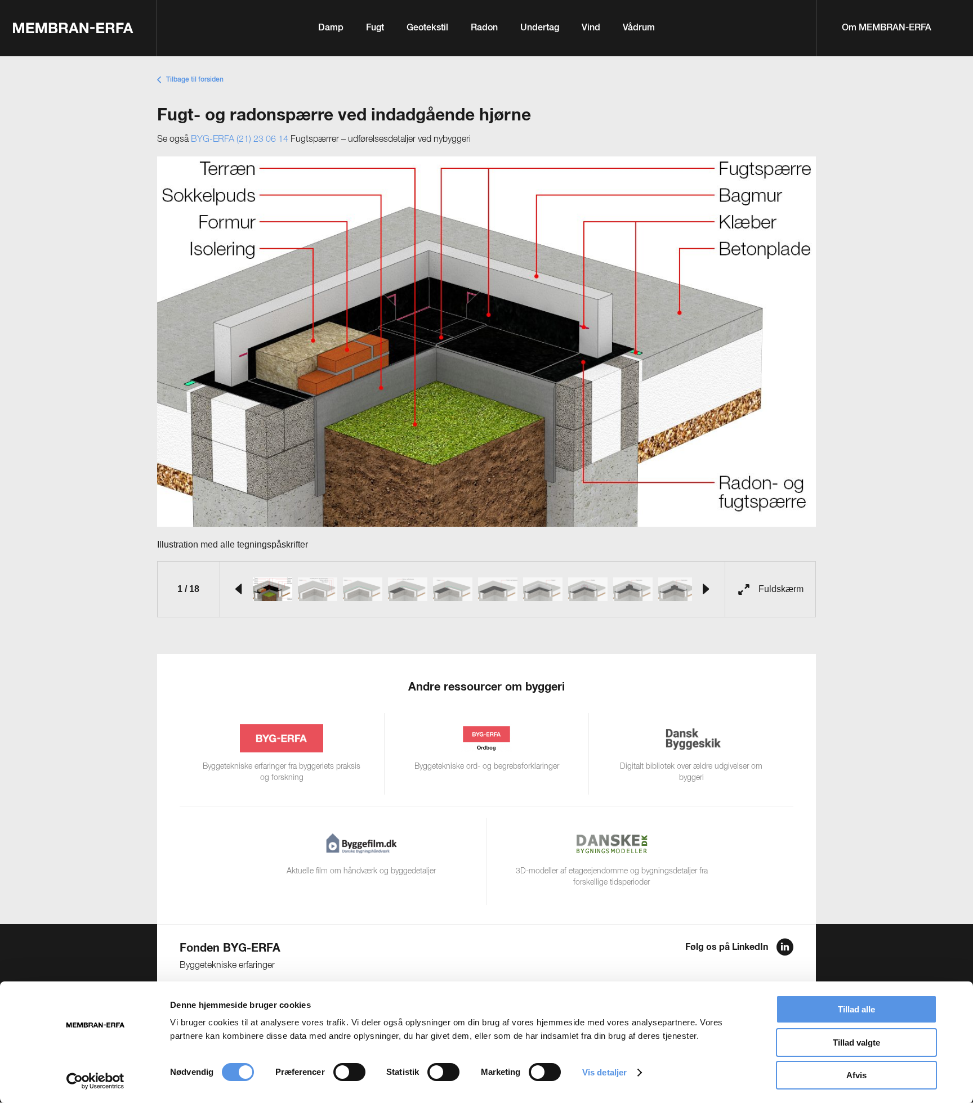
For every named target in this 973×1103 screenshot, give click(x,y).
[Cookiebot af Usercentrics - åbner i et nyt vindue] (95, 1081)
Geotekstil (427, 28)
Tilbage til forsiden (195, 80)
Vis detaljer (604, 1072)
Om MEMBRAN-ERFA (886, 28)
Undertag (539, 28)
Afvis (856, 1075)
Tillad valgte (856, 1042)
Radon (484, 28)
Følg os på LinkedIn (726, 947)
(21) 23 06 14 (262, 139)
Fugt (375, 28)
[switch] (349, 1072)
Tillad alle (856, 1009)
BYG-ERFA (213, 139)
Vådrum (639, 28)
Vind (591, 28)
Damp (330, 28)
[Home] (73, 28)
